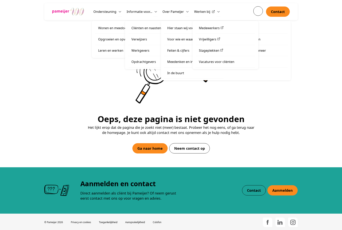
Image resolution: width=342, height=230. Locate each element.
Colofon (157, 222)
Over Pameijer (173, 11)
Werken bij (202, 11)
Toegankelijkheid (108, 222)
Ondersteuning (104, 11)
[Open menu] (120, 11)
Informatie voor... (139, 11)
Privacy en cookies (81, 222)
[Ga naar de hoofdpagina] (68, 12)
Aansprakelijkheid (135, 222)
